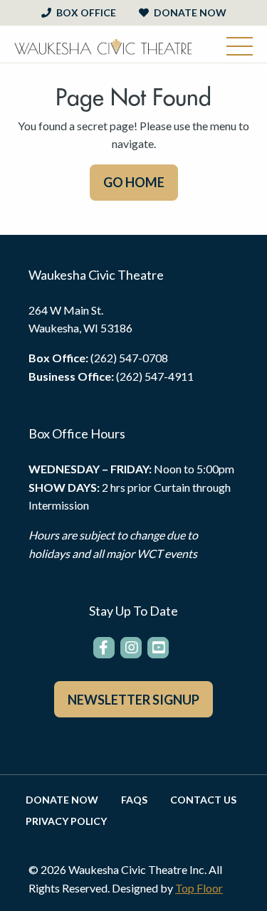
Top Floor (199, 888)
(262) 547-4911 (155, 376)
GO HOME (133, 182)
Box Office (85, 12)
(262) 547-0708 (129, 357)
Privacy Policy (66, 821)
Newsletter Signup (133, 699)
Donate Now (189, 12)
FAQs (134, 800)
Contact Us (203, 800)
